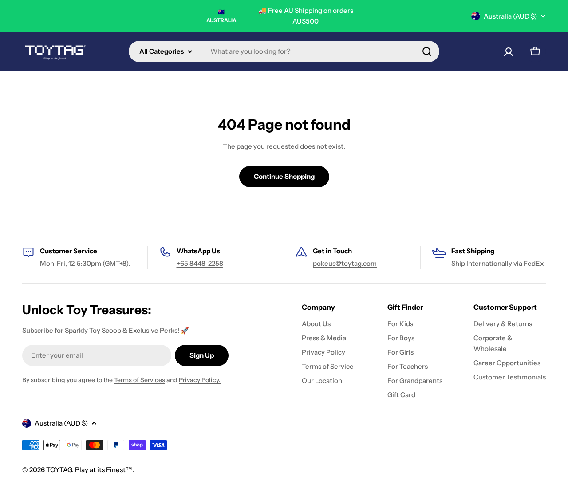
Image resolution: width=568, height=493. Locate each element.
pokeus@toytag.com (345, 263)
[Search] (427, 51)
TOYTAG (59, 469)
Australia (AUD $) (510, 16)
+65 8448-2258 (200, 263)
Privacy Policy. (200, 380)
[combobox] (284, 51)
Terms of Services (139, 380)
